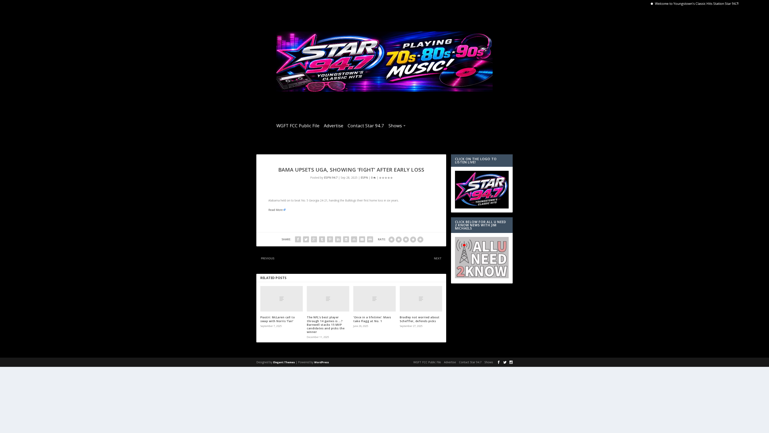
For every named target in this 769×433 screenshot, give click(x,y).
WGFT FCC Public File (297, 126)
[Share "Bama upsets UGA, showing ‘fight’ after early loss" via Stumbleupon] (354, 239)
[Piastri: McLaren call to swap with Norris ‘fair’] (281, 299)
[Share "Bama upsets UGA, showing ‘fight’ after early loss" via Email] (362, 239)
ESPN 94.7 (330, 177)
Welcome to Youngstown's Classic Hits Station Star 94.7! (681, 3)
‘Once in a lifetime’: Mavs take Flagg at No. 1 (372, 319)
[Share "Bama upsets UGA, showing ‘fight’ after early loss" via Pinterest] (330, 239)
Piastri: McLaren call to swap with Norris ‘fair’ (277, 319)
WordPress (321, 362)
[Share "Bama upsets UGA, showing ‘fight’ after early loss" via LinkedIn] (338, 239)
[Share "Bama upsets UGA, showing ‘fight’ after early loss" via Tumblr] (322, 239)
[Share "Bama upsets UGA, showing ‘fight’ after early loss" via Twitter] (306, 239)
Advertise (333, 126)
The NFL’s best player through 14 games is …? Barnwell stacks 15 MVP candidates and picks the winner (325, 324)
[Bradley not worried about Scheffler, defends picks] (421, 299)
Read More (275, 210)
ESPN (364, 177)
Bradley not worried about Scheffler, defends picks (420, 319)
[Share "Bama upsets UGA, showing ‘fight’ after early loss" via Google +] (314, 239)
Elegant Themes (284, 362)
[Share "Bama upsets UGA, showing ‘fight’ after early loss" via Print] (370, 239)
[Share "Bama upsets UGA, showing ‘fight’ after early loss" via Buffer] (346, 239)
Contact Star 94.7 (366, 126)
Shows (395, 126)
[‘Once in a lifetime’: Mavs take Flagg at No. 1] (374, 299)
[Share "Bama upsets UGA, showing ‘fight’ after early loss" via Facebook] (298, 239)
